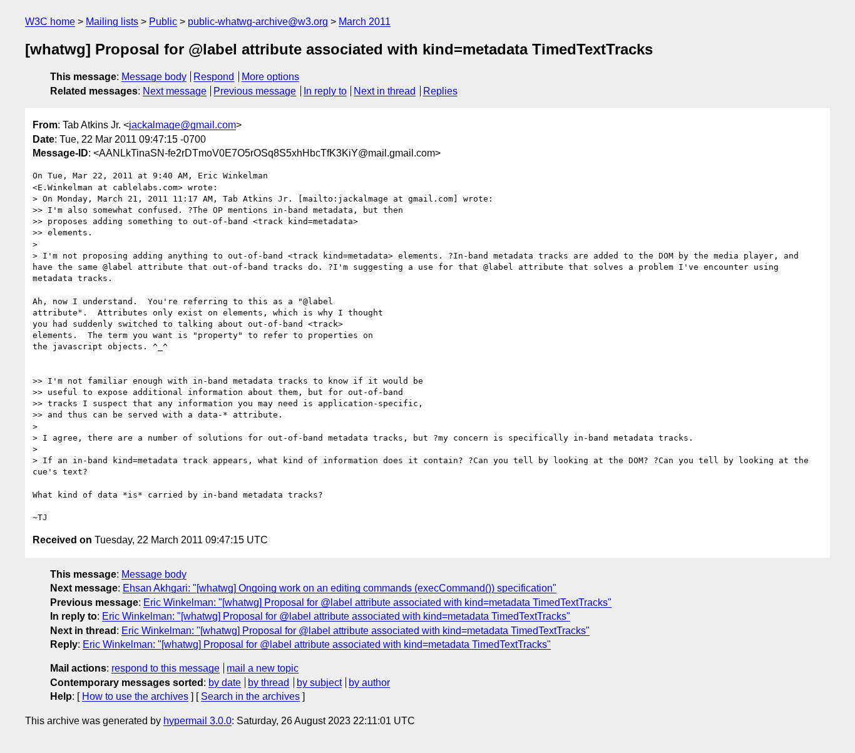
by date (224, 682)
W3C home (50, 21)
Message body (154, 76)
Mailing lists (112, 21)
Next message (175, 91)
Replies (440, 91)
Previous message (254, 91)
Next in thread (385, 91)
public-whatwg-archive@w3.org (258, 21)
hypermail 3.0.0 (197, 720)
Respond (213, 76)
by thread (268, 682)
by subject (319, 682)
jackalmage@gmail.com (182, 125)
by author (369, 682)
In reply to (325, 91)
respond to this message (165, 668)
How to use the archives (135, 696)
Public (163, 21)
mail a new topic (263, 668)
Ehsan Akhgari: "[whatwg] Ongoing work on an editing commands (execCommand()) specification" (339, 588)
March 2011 (365, 21)
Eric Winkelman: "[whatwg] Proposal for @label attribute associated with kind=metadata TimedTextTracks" (377, 602)
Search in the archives (250, 696)
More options (270, 76)
